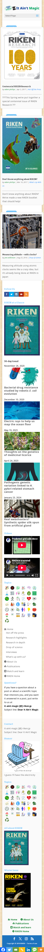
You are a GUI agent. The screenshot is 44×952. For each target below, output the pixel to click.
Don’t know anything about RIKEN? (19, 179)
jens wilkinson (10, 257)
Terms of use (32, 943)
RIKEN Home (13, 676)
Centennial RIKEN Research (16, 86)
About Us (11, 661)
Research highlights (16, 637)
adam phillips (10, 89)
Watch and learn (15, 671)
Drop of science (35, 257)
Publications (13, 666)
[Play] (7, 575)
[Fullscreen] (36, 575)
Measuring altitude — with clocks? (19, 254)
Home (9, 629)
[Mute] (33, 575)
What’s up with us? (16, 656)
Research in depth (15, 642)
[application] (22, 568)
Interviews (11, 652)
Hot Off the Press (34, 89)
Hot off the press (15, 632)
